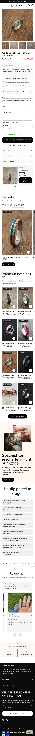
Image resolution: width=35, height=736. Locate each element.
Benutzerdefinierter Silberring (24, 312)
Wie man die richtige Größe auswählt (13, 92)
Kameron (11, 615)
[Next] (33, 1)
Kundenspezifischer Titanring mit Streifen (8, 376)
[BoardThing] (17, 5)
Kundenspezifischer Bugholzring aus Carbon (24, 376)
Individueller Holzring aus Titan (23, 171)
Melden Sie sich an (17, 713)
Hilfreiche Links (8, 686)
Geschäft (5, 679)
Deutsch (4, 725)
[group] (17, 1)
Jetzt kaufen (8, 264)
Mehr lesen (8, 479)
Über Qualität (7, 156)
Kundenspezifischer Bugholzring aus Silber (25, 408)
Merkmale (5, 150)
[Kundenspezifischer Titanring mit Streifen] (5, 45)
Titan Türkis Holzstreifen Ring (11, 257)
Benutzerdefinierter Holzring (8, 408)
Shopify (21, 728)
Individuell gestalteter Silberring (25, 344)
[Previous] (2, 1)
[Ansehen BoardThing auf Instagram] (3, 720)
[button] (29, 5)
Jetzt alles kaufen (17, 416)
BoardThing (8, 728)
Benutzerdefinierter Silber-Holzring (8, 344)
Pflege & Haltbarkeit (9, 161)
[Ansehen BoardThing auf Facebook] (7, 720)
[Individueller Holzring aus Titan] (10, 175)
